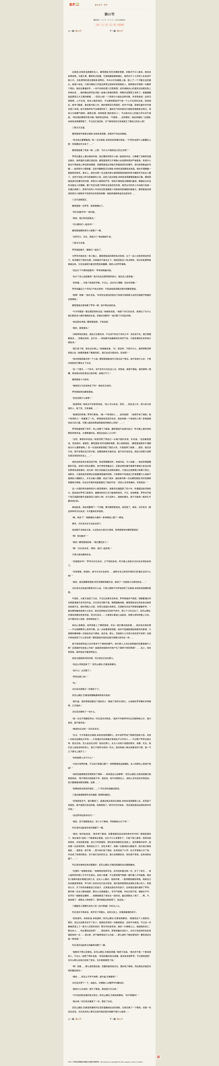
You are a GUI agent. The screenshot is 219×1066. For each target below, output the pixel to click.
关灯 (98, 25)
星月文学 (79, 4)
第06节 (120, 31)
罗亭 (105, 5)
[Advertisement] (109, 52)
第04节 (78, 31)
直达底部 (120, 25)
